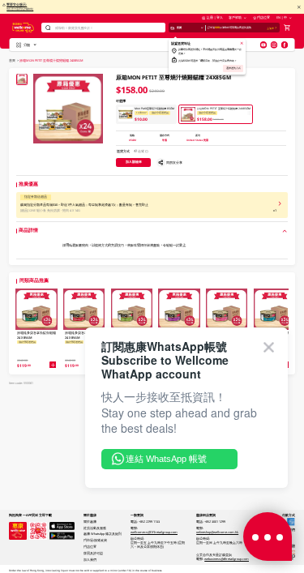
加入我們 (89, 560)
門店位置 (263, 17)
